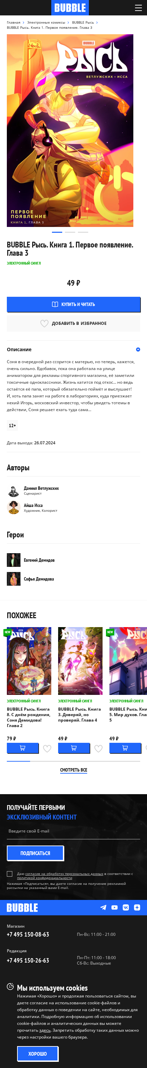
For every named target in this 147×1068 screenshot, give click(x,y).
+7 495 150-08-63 (28, 934)
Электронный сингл (24, 700)
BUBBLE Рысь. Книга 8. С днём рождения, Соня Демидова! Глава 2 (28, 717)
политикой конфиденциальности (44, 877)
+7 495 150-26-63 (28, 960)
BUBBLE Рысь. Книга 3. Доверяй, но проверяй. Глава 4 (79, 715)
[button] (57, 232)
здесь (45, 1030)
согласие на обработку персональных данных (64, 873)
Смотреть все (73, 770)
